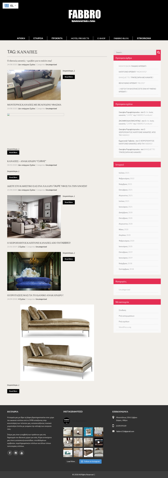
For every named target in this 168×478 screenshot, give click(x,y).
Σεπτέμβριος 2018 (126, 269)
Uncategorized (51, 64)
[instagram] (15, 452)
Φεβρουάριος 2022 (126, 178)
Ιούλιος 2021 (124, 201)
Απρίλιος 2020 (125, 235)
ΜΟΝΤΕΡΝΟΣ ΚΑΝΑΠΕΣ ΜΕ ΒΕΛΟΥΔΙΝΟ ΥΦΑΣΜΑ (34, 104)
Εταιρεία (38, 38)
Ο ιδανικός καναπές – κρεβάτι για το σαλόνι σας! (29, 60)
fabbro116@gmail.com (125, 431)
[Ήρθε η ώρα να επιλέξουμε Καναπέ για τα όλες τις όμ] (67, 452)
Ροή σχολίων (124, 321)
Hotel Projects (80, 38)
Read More (69, 77)
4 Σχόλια (21, 299)
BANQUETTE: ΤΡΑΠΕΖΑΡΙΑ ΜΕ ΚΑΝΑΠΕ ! (136, 77)
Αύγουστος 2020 (126, 224)
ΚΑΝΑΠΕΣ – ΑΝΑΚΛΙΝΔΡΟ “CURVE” (26, 161)
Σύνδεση (122, 310)
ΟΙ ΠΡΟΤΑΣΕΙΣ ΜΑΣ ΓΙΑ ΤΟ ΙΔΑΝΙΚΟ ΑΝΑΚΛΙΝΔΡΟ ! (35, 295)
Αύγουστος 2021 (126, 195)
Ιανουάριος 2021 (125, 207)
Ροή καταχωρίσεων (126, 316)
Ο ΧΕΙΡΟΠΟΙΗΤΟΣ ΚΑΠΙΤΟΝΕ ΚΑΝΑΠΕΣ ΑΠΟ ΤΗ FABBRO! (39, 242)
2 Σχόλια (21, 247)
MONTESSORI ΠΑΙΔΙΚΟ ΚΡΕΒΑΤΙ (132, 66)
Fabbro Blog (121, 38)
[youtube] (21, 452)
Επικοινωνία (144, 38)
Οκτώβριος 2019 (125, 252)
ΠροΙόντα (57, 38)
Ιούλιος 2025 (124, 173)
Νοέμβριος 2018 (125, 263)
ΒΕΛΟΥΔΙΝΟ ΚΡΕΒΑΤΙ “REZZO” (132, 83)
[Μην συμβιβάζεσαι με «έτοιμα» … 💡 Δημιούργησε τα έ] (88, 452)
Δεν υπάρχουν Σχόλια (26, 64)
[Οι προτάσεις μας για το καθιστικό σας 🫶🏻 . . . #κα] (98, 452)
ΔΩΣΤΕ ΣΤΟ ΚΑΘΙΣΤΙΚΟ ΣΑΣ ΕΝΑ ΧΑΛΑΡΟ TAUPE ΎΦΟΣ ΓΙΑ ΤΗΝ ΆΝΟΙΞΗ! (47, 186)
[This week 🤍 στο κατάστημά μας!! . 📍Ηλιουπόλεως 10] (98, 431)
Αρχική (21, 38)
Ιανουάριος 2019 (125, 258)
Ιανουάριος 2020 (125, 246)
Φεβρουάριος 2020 (126, 241)
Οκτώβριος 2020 (125, 218)
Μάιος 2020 (123, 229)
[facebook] (9, 452)
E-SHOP (101, 38)
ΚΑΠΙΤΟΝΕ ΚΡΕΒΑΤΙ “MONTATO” (133, 72)
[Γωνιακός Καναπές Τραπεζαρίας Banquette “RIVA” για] (98, 442)
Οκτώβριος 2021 (125, 190)
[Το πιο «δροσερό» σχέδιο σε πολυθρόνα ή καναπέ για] (88, 431)
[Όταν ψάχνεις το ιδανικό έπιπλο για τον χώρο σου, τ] (78, 431)
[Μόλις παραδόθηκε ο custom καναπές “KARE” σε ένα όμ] (67, 442)
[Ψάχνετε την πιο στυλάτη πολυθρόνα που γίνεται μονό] (78, 442)
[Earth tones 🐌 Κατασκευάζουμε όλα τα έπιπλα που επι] (78, 452)
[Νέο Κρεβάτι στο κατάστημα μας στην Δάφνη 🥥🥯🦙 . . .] (67, 431)
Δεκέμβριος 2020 (126, 212)
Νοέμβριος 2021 (125, 184)
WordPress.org (125, 327)
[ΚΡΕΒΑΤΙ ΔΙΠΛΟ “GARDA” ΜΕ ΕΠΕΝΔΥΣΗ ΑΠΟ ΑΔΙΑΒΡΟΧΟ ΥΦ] (88, 442)
